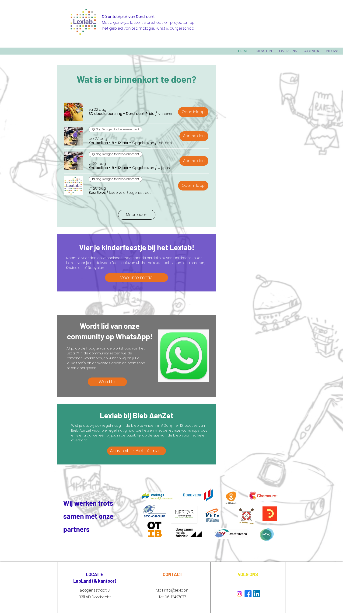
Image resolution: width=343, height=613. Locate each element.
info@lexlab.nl (176, 590)
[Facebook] (248, 593)
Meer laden (136, 214)
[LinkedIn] (256, 593)
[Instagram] (239, 593)
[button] (121, 113)
